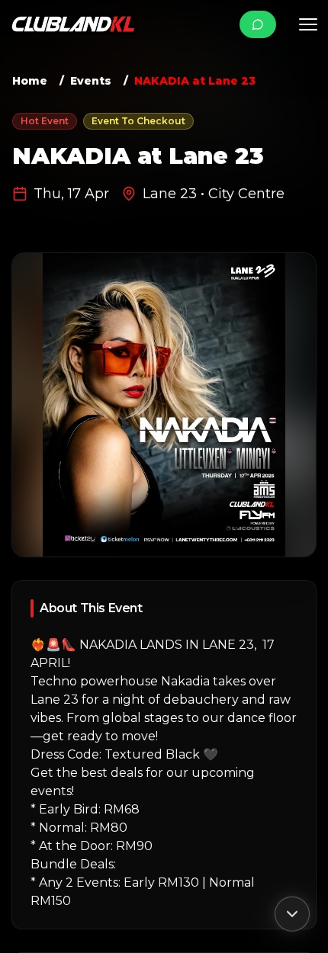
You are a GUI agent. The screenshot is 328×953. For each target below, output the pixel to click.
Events (90, 81)
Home (29, 81)
